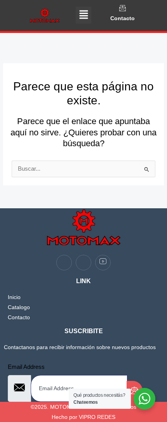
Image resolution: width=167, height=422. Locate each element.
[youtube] (103, 262)
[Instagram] (83, 262)
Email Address (26, 367)
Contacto (122, 18)
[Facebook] (64, 262)
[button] (83, 15)
